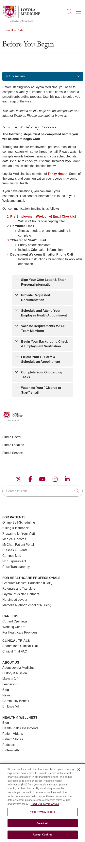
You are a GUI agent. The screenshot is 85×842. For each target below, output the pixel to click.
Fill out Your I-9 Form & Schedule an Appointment (40, 359)
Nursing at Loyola (14, 599)
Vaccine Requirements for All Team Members (42, 328)
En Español (10, 706)
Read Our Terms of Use (45, 803)
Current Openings (14, 621)
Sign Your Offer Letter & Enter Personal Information (43, 282)
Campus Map (11, 555)
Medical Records (14, 539)
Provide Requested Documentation (35, 298)
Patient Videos (12, 733)
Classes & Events (14, 550)
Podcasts (8, 744)
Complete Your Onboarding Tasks (41, 375)
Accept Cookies (42, 834)
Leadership (10, 684)
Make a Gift (10, 678)
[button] (79, 10)
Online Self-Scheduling (18, 522)
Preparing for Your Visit (18, 533)
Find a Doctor (11, 437)
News (6, 695)
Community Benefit (15, 701)
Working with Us (13, 627)
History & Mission (14, 673)
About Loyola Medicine (18, 667)
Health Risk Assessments (20, 728)
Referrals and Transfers (18, 588)
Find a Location (13, 445)
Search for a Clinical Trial (20, 646)
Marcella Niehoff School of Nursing (26, 605)
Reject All (42, 823)
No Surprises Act (14, 561)
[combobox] (42, 491)
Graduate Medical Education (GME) (27, 583)
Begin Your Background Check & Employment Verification (44, 344)
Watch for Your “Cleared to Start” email (41, 390)
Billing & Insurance (15, 528)
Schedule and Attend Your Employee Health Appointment (44, 313)
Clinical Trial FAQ (14, 651)
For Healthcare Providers (20, 632)
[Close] (78, 769)
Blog (5, 689)
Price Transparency (16, 566)
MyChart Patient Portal (18, 544)
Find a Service (12, 453)
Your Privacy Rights (42, 811)
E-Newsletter (11, 750)
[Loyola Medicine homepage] (21, 21)
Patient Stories (12, 739)
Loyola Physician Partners (20, 594)
